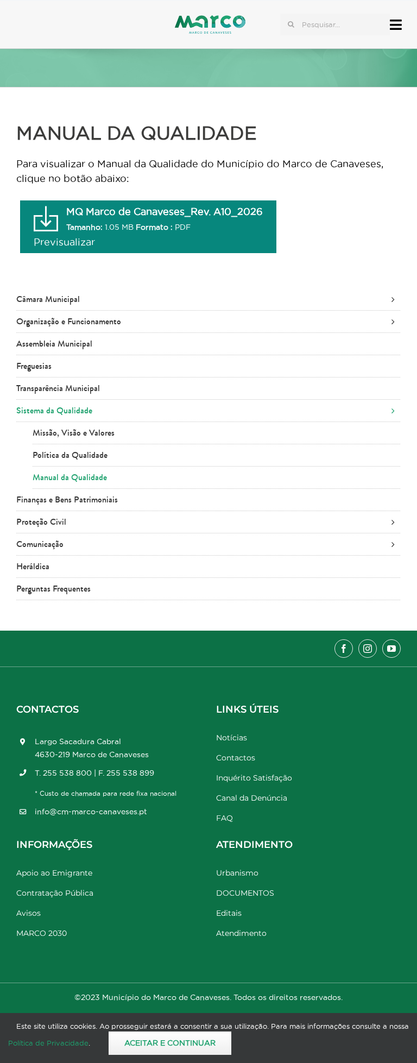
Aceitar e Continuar (170, 1043)
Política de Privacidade (48, 1043)
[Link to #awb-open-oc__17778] (396, 25)
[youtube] (391, 648)
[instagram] (367, 648)
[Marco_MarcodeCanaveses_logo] (210, 20)
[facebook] (343, 648)
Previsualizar (64, 242)
